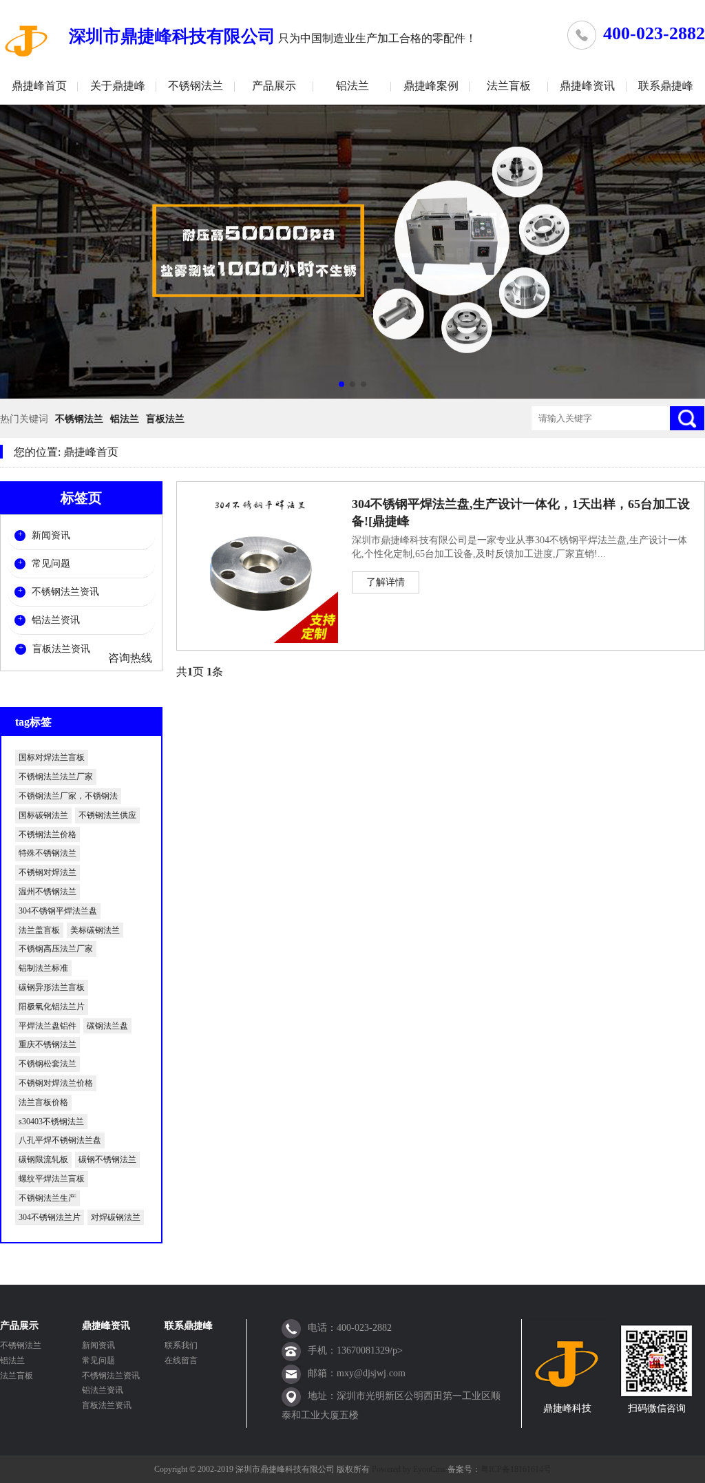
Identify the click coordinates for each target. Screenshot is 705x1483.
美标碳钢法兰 (95, 930)
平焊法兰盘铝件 (47, 1026)
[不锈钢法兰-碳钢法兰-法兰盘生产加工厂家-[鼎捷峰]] (27, 40)
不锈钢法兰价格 (47, 834)
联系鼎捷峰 (665, 86)
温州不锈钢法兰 (47, 891)
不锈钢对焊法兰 (47, 872)
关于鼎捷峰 (117, 86)
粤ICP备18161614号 (516, 1469)
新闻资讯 (51, 535)
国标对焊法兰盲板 (52, 757)
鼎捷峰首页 (39, 86)
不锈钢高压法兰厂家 (56, 949)
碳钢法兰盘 (107, 1026)
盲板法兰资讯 (61, 649)
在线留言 (181, 1360)
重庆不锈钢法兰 (47, 1044)
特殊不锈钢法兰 (47, 853)
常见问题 (51, 563)
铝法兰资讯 (56, 620)
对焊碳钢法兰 (115, 1217)
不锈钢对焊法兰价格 (56, 1083)
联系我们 (181, 1345)
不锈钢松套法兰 (47, 1064)
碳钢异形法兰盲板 (52, 987)
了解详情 (385, 582)
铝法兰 (352, 86)
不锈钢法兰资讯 (65, 592)
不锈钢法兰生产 (47, 1198)
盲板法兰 (165, 419)
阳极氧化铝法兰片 (52, 1006)
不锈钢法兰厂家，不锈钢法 (68, 796)
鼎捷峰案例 (431, 86)
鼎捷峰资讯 (587, 86)
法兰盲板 (509, 86)
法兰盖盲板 (39, 930)
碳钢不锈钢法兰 (107, 1159)
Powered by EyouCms (407, 1469)
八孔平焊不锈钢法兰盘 (60, 1140)
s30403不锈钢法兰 (51, 1121)
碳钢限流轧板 (43, 1159)
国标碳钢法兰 (43, 815)
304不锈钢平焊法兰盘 (58, 911)
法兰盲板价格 (43, 1102)
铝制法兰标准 (43, 968)
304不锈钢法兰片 (50, 1217)
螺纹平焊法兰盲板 (52, 1179)
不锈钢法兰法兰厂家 (56, 776)
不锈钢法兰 (195, 86)
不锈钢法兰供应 (107, 815)
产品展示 (274, 86)
